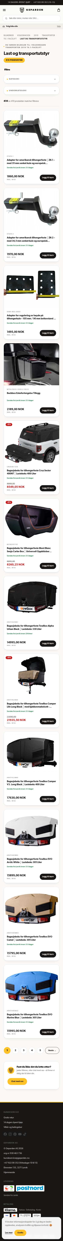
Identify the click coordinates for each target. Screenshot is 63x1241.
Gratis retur (9, 1118)
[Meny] (4, 10)
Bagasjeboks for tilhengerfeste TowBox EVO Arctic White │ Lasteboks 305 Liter (29, 861)
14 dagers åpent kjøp (13, 1122)
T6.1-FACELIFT (10, 39)
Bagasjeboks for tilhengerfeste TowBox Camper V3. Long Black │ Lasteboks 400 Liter (31, 783)
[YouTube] (19, 1134)
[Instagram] (10, 1134)
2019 (36, 35)
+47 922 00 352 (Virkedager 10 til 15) (20, 1163)
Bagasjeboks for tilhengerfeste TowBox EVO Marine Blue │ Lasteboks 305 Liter (29, 1016)
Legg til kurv (48, 178)
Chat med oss (17, 1081)
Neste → (52, 1051)
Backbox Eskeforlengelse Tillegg (23, 393)
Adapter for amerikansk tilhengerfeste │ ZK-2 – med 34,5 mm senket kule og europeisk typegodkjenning (31, 240)
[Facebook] (5, 1134)
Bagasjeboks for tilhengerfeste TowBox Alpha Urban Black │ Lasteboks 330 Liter (30, 627)
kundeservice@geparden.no (17, 1158)
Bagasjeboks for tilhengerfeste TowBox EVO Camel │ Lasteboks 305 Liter (29, 938)
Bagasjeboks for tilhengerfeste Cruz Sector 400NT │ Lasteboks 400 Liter (29, 472)
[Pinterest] (15, 1134)
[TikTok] (24, 1134)
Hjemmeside (9, 1172)
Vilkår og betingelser (13, 1127)
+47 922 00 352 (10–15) (44, 2)
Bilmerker (9, 35)
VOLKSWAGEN (23, 35)
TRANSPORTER (48, 35)
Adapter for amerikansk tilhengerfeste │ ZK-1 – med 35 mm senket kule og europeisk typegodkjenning (31, 162)
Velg (59, 26)
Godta (20, 1233)
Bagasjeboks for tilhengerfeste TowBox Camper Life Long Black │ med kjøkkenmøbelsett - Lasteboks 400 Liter (31, 706)
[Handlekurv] (59, 10)
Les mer (9, 1233)
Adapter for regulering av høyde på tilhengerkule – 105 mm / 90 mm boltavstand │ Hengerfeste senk (31, 318)
